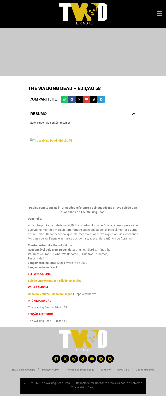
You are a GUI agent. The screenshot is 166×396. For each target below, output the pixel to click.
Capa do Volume (39, 294)
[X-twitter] (65, 359)
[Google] (110, 359)
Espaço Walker (51, 369)
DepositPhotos (145, 369)
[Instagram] (74, 359)
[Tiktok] (83, 359)
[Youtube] (92, 359)
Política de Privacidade (80, 369)
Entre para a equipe (23, 369)
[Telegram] (101, 359)
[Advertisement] (83, 52)
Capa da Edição (62, 294)
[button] (64, 99)
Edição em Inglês (70, 280)
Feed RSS (123, 369)
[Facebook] (56, 359)
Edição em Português (42, 280)
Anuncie (106, 369)
